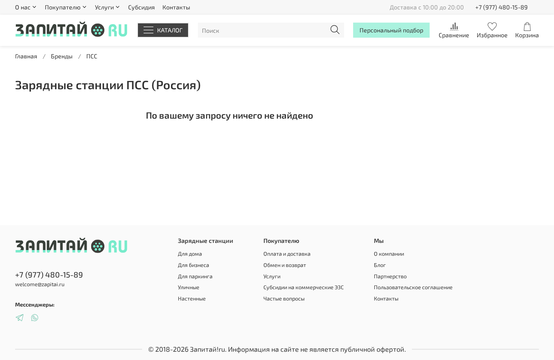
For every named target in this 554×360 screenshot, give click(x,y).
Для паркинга (195, 276)
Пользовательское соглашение (413, 287)
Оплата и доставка (287, 253)
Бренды (62, 55)
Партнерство (390, 276)
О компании (389, 253)
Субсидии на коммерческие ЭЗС (303, 287)
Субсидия (141, 7)
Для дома (190, 253)
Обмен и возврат (284, 265)
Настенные (192, 298)
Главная (26, 55)
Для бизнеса (193, 265)
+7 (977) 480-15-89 (501, 7)
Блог (380, 265)
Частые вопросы (284, 298)
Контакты (176, 7)
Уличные (188, 287)
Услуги (271, 276)
